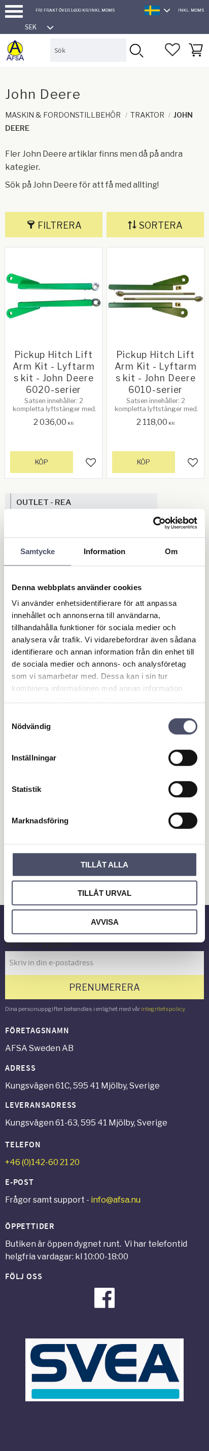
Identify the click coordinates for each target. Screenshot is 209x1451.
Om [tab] (171, 551)
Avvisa (105, 921)
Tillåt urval (104, 893)
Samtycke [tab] (37, 551)
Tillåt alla (104, 864)
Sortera (161, 225)
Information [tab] (104, 551)
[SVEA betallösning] (104, 1398)
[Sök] (136, 50)
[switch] (182, 757)
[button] (14, 11)
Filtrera (60, 225)
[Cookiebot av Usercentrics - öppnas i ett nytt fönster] (153, 523)
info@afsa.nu (116, 1200)
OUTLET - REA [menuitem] (43, 502)
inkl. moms (191, 10)
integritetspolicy (163, 1008)
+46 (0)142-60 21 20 (42, 1162)
